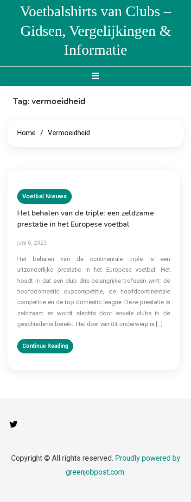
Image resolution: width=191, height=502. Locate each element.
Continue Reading (45, 346)
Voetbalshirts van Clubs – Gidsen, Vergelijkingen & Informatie (95, 30)
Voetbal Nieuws (44, 196)
